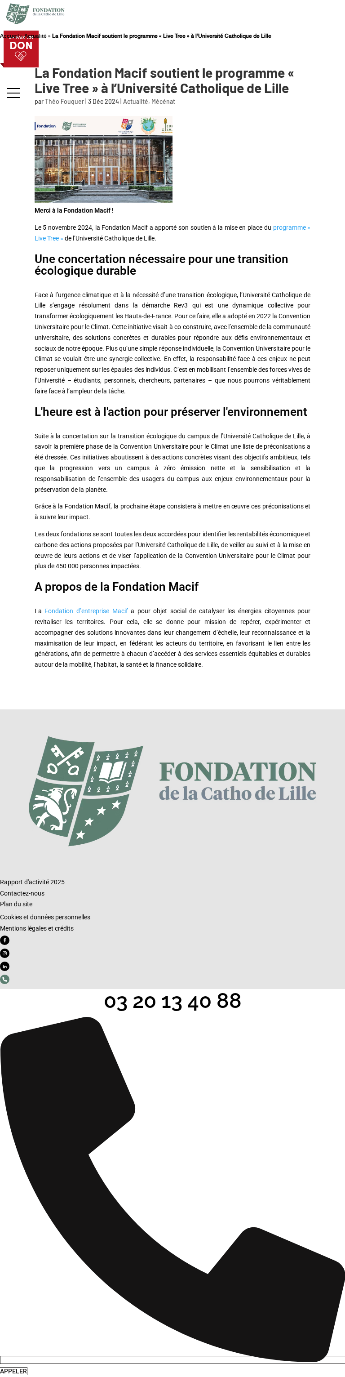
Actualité (35, 36)
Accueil (9, 36)
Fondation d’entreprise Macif (86, 611)
